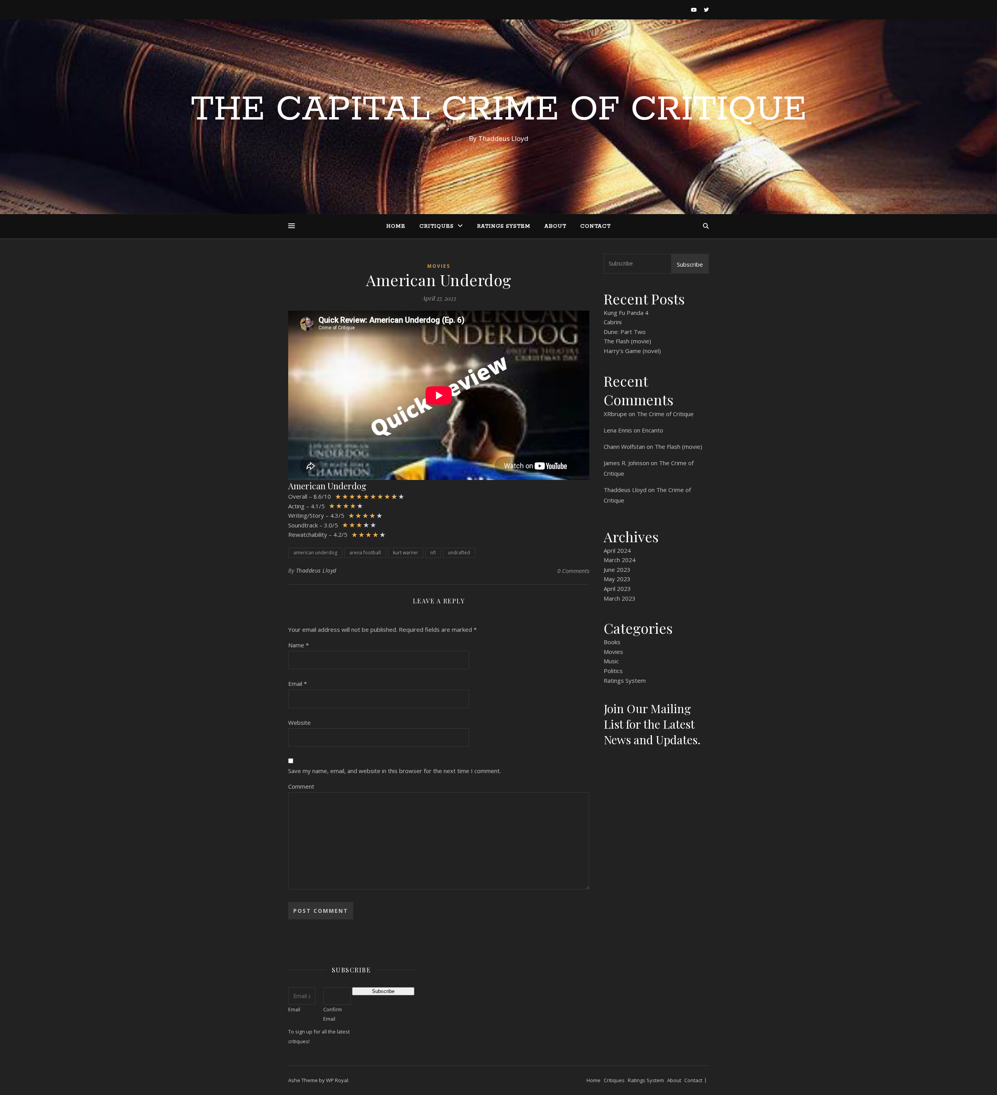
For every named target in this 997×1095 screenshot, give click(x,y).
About (555, 226)
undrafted (459, 552)
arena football (365, 552)
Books (612, 642)
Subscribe (690, 264)
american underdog (315, 552)
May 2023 (617, 579)
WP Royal (337, 1080)
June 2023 (617, 569)
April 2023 (617, 588)
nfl (433, 552)
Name (298, 645)
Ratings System (503, 226)
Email (297, 683)
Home (395, 226)
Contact (595, 226)
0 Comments (573, 571)
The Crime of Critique (665, 414)
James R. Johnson (626, 463)
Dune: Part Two (625, 332)
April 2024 (617, 550)
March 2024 (620, 560)
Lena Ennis (618, 430)
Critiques (436, 226)
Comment (301, 786)
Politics (613, 671)
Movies (438, 266)
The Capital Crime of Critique (499, 109)
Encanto (652, 430)
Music (611, 661)
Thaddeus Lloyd (316, 570)
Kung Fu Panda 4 (626, 312)
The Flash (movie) (627, 341)
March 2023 (620, 598)
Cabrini (613, 322)
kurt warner (405, 552)
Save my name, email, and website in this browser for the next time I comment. (394, 771)
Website (299, 722)
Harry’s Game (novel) (632, 351)
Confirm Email (332, 1014)
